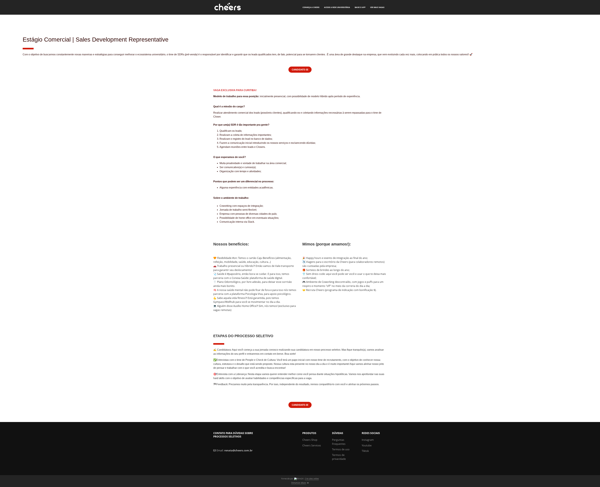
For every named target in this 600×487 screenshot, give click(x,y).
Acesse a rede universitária (337, 7)
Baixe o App (360, 7)
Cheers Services (311, 445)
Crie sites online (312, 478)
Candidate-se (300, 69)
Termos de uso (341, 449)
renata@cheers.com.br (238, 450)
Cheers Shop (309, 440)
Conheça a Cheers (310, 7)
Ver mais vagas (377, 7)
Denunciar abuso (298, 482)
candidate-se (300, 404)
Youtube (367, 445)
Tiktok (365, 451)
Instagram (368, 440)
